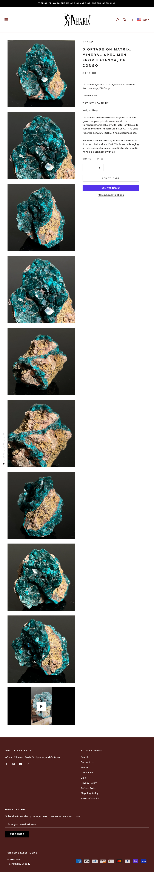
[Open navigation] (6, 19)
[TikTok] (27, 764)
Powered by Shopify (19, 863)
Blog (83, 777)
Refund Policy (89, 788)
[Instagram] (13, 764)
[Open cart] (131, 19)
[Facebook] (94, 159)
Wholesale (87, 772)
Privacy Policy (89, 782)
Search (85, 757)
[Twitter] (98, 159)
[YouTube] (20, 764)
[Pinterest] (102, 159)
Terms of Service (90, 798)
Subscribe (17, 834)
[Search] (124, 19)
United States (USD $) (23, 853)
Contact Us (87, 762)
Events (84, 767)
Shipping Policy (89, 793)
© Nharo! (14, 859)
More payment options (111, 194)
